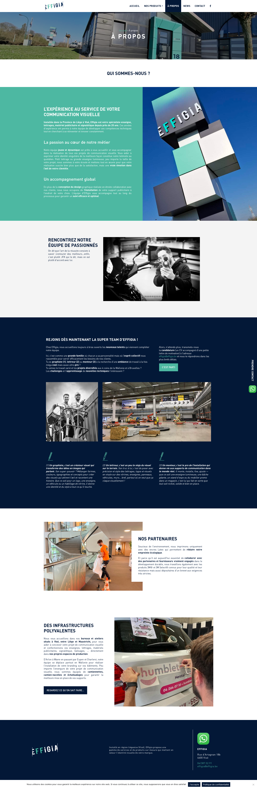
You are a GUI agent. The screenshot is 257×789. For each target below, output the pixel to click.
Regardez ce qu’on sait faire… (65, 690)
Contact (200, 5)
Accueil (135, 5)
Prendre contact (252, 370)
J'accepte (194, 784)
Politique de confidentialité (216, 784)
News (186, 5)
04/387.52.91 (204, 763)
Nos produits (152, 5)
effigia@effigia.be (168, 356)
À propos (173, 5)
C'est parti (168, 367)
